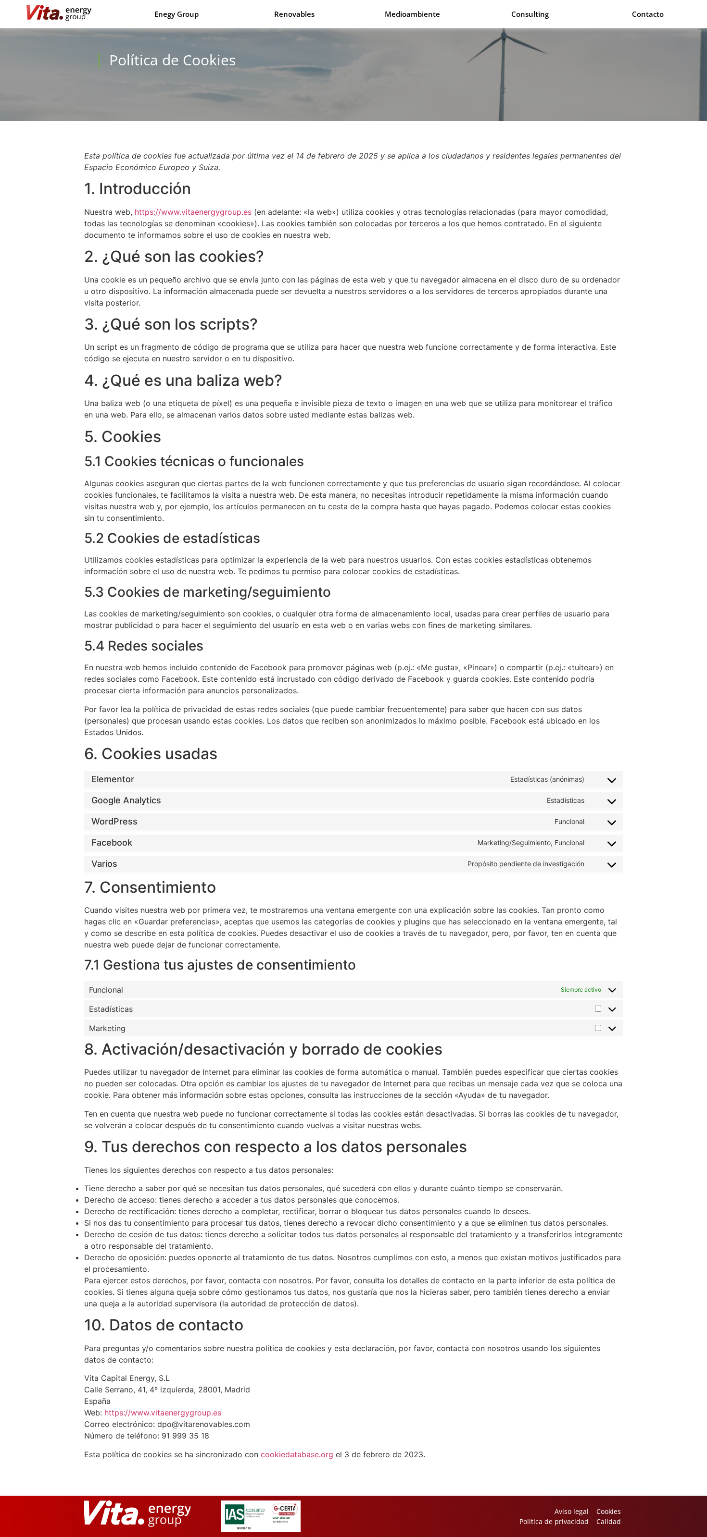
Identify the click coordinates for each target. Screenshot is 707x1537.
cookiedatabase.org (297, 1454)
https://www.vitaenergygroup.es (193, 212)
